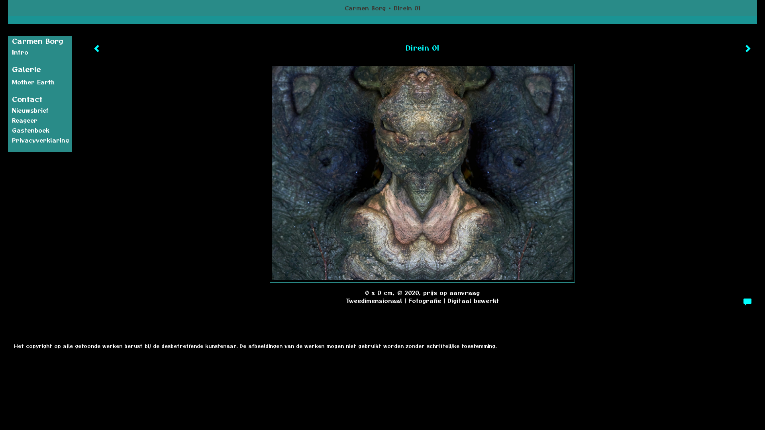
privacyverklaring (40, 140)
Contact (27, 99)
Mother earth (33, 82)
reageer (24, 120)
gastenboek (30, 130)
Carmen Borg (365, 8)
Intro (20, 52)
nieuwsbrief (30, 110)
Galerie (26, 69)
